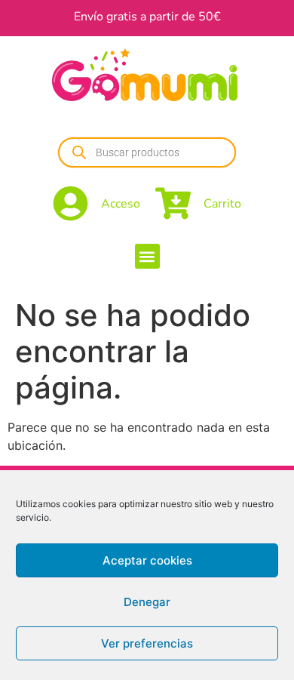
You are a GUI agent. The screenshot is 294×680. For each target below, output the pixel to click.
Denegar (147, 602)
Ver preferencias (147, 643)
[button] (147, 256)
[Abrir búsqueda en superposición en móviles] (147, 152)
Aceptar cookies (147, 560)
